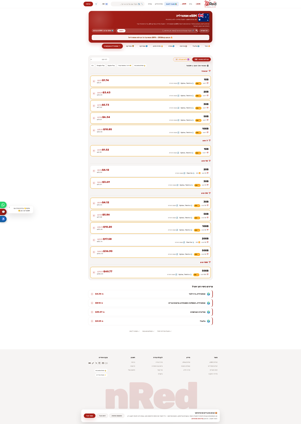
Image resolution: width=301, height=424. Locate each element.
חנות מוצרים (214, 370)
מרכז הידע (159, 4)
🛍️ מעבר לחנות (171, 4)
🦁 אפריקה (130, 46)
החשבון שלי (131, 370)
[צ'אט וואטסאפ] (3, 205)
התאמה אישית (117, 416)
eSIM (183, 4)
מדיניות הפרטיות (197, 419)
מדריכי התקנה (213, 374)
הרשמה (132, 366)
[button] (150, 81)
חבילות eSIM (214, 362)
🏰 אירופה (183, 46)
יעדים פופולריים (213, 366)
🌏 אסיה (171, 46)
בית (190, 4)
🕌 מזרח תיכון (158, 46)
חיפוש (121, 31)
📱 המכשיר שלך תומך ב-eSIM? (197, 66)
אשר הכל (89, 416)
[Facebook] (103, 363)
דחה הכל (102, 416)
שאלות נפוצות (185, 366)
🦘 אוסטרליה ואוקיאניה (112, 46)
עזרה (150, 4)
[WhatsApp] (106, 363)
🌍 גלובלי (196, 46)
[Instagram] (100, 363)
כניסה (88, 4)
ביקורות (160, 374)
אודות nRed (186, 362)
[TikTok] (93, 363)
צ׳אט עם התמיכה (157, 366)
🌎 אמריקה (143, 46)
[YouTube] (89, 363)
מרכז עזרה (159, 362)
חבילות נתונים (202, 59)
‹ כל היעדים (204, 30)
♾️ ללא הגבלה (182, 59)
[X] (96, 363)
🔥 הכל (207, 46)
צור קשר (160, 370)
